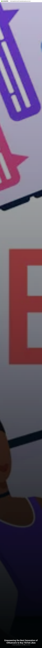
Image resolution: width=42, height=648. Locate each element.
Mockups (23, 1)
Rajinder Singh (15, 644)
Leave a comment (27, 644)
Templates (20, 1)
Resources (27, 1)
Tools (30, 1)
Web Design (12, 1)
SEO (18, 1)
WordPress (16, 1)
